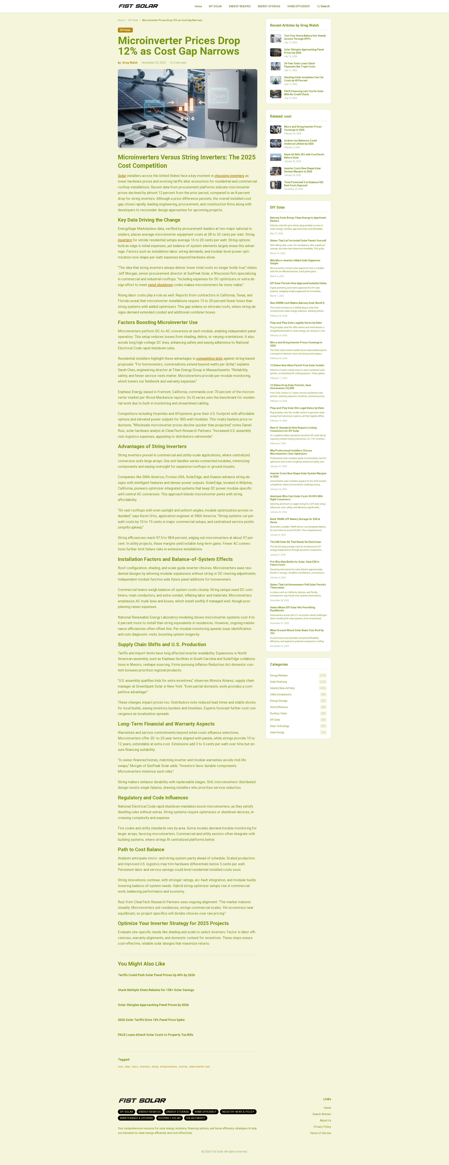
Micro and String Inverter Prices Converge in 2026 (303, 128)
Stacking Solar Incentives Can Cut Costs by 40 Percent (303, 79)
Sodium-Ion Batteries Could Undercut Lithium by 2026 (300, 142)
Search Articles (322, 1114)
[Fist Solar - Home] (138, 6)
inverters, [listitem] (145, 1066)
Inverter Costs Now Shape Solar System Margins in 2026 (302, 170)
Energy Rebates (240, 6)
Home (198, 6)
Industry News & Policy (282, 688)
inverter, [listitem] (183, 1066)
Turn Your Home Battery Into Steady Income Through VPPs (305, 37)
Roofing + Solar (278, 713)
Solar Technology (279, 726)
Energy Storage (269, 6)
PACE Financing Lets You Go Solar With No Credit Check (304, 93)
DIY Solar (215, 6)
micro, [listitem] (135, 1066)
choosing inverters (229, 176)
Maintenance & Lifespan (136, 1118)
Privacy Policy (322, 1126)
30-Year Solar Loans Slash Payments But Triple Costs (299, 65)
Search (325, 6)
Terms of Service (320, 1133)
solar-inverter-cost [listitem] (199, 1066)
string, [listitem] (155, 1066)
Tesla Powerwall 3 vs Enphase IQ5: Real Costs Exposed (304, 184)
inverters (125, 240)
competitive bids (209, 358)
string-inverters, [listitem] (168, 1066)
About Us (325, 1120)
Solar (122, 176)
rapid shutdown (160, 285)
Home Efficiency (298, 6)
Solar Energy (277, 732)
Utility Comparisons (280, 694)
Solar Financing (278, 681)
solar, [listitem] (127, 1066)
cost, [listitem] (120, 1066)
